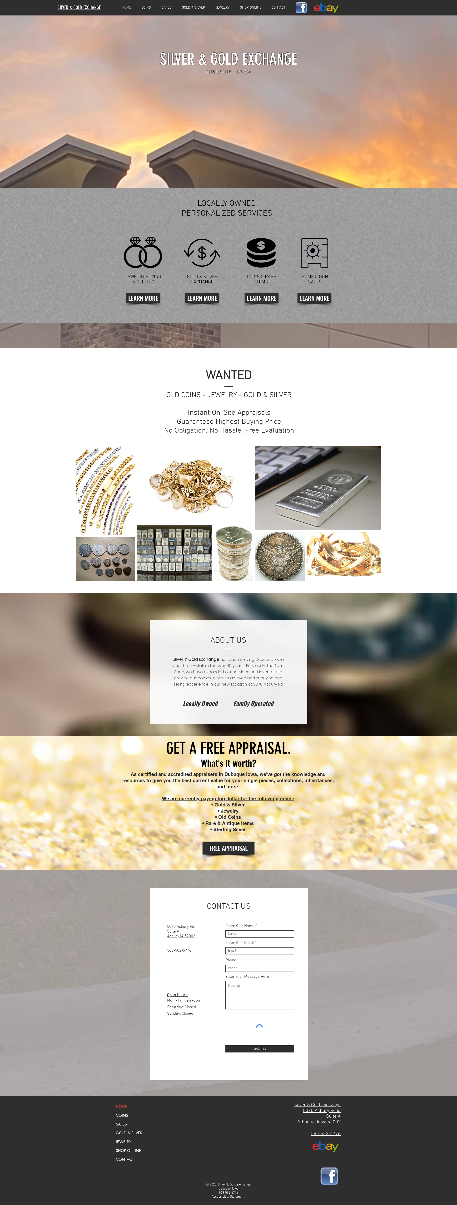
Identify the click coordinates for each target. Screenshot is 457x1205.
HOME (121, 1106)
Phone (230, 960)
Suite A (173, 931)
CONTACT (125, 1159)
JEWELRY (123, 1141)
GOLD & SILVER (129, 1133)
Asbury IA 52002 (181, 936)
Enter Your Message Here (247, 977)
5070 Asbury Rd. (181, 926)
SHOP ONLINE (128, 1150)
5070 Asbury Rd (268, 684)
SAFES (121, 1124)
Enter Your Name (239, 926)
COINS (122, 1115)
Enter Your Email (239, 943)
